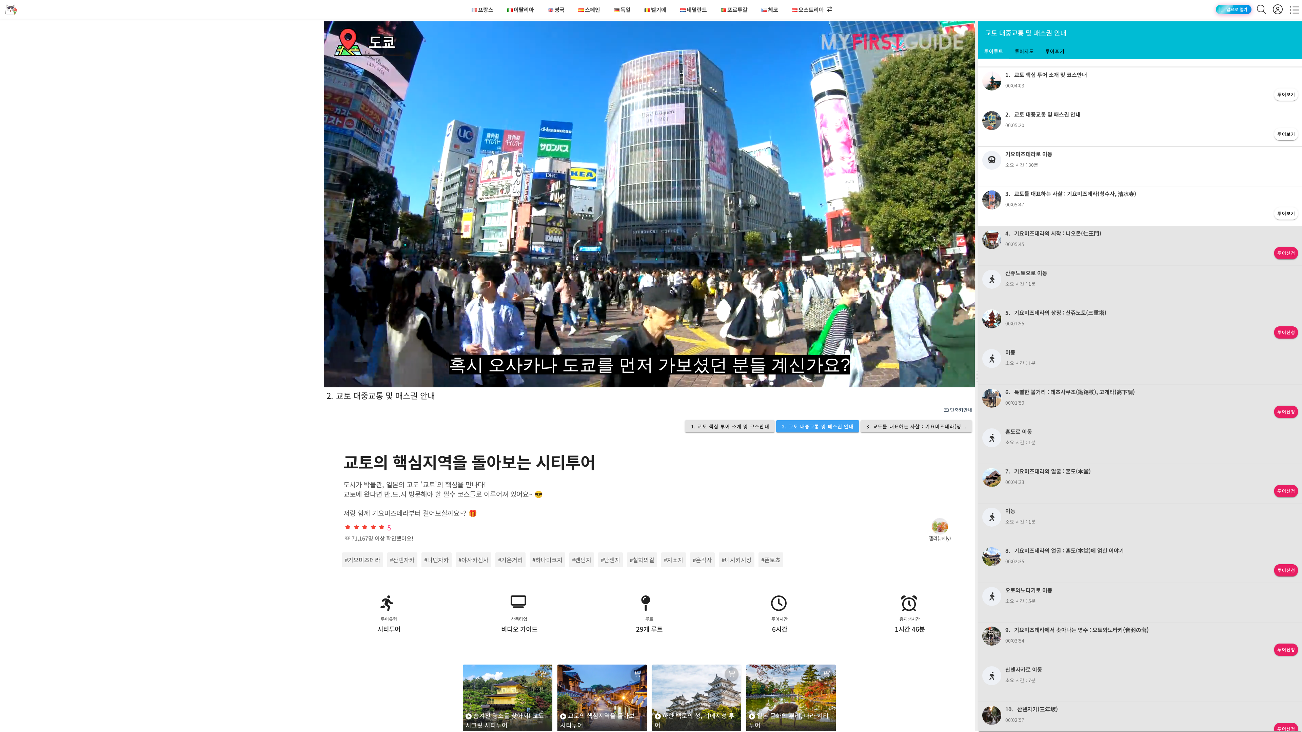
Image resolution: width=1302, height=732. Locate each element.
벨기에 (658, 9)
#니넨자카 (436, 559)
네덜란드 (697, 9)
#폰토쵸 (771, 559)
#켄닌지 (581, 559)
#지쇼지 (673, 559)
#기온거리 (510, 559)
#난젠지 (610, 559)
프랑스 (485, 9)
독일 (625, 9)
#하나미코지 (547, 559)
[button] (824, 9)
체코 (773, 9)
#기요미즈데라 (362, 559)
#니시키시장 (737, 559)
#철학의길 (642, 559)
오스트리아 (811, 9)
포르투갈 (737, 9)
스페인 (592, 9)
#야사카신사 (473, 559)
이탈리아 (524, 9)
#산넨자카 (402, 559)
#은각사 (702, 559)
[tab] (993, 51)
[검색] (1265, 9)
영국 (559, 9)
